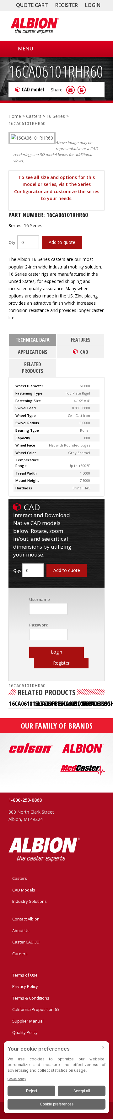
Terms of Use (25, 975)
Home (14, 116)
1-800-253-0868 (25, 800)
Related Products (32, 367)
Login (92, 5)
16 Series (55, 116)
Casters (33, 116)
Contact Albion (26, 919)
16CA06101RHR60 (55, 71)
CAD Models (23, 890)
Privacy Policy (25, 986)
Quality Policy (25, 1032)
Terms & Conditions (30, 998)
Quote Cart (32, 5)
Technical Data (33, 339)
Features (80, 339)
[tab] (32, 340)
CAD (84, 352)
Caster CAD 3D (26, 942)
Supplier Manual (28, 1021)
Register (66, 5)
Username (39, 599)
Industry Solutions (29, 901)
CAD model (33, 89)
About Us (21, 930)
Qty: (12, 242)
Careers (20, 953)
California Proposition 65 (35, 1009)
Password (39, 625)
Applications (32, 352)
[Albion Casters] (34, 25)
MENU (25, 48)
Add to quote (62, 242)
